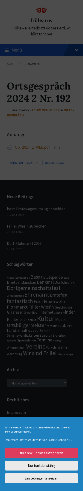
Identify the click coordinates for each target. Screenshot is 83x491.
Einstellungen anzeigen (41, 478)
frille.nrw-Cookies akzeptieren (41, 453)
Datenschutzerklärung (33, 440)
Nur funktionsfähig (41, 465)
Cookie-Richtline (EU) (61, 440)
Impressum (11, 440)
